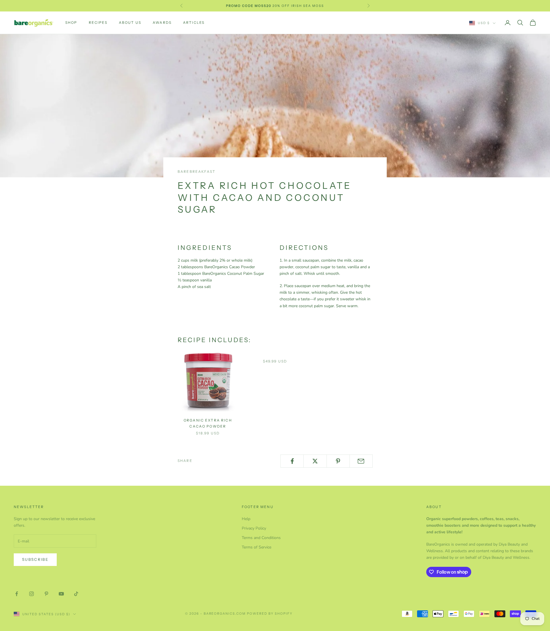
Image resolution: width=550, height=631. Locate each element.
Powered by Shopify (269, 614)
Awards (162, 22)
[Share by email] (361, 461)
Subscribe (35, 559)
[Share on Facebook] (292, 461)
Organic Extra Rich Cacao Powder (208, 423)
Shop (71, 22)
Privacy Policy (254, 528)
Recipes (98, 22)
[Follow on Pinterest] (46, 594)
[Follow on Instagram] (31, 594)
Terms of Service (256, 547)
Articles (194, 22)
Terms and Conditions (261, 537)
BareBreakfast (196, 171)
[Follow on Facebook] (16, 594)
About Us (130, 22)
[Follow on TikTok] (76, 594)
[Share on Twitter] (315, 461)
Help (246, 519)
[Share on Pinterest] (338, 461)
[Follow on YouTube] (61, 594)
